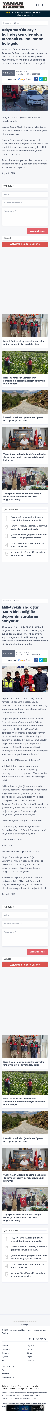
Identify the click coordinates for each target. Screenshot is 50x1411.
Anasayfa (7, 23)
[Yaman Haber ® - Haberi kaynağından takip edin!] (13, 5)
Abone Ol (12, 79)
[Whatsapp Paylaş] (45, 79)
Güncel (16, 23)
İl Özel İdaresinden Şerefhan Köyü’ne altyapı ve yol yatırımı (25, 13)
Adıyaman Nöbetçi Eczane (25, 244)
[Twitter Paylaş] (41, 79)
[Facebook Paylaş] (36, 79)
